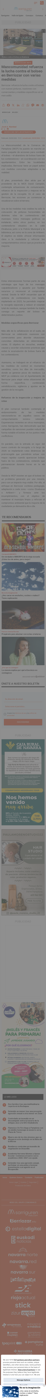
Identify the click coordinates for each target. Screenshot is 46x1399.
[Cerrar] (44, 1385)
